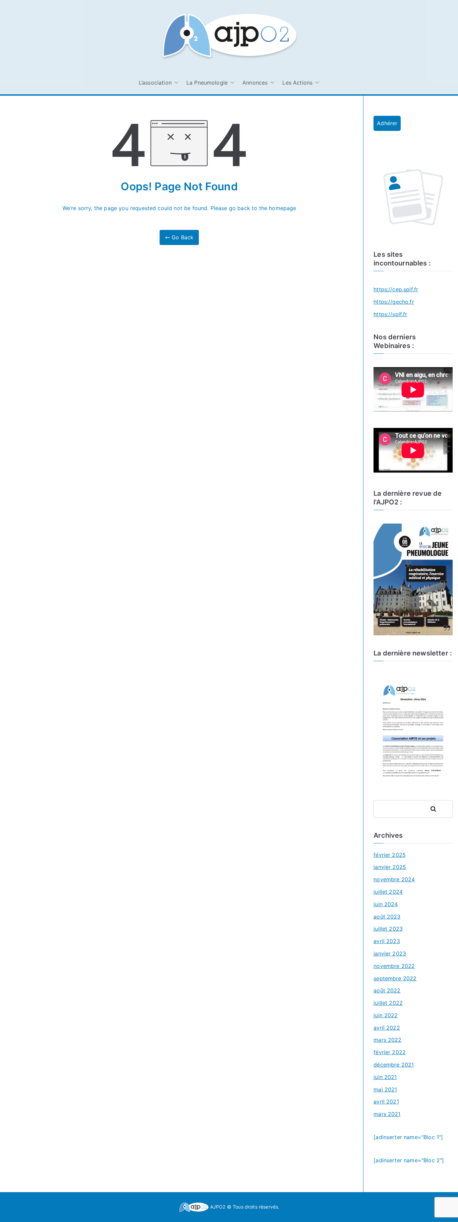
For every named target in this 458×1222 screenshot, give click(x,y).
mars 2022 (387, 1039)
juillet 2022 (388, 1002)
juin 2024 (386, 904)
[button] (175, 83)
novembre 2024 (394, 879)
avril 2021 (386, 1101)
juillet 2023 (388, 928)
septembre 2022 (395, 978)
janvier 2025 (390, 867)
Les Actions (297, 82)
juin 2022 (386, 1015)
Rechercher (439, 809)
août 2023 (387, 916)
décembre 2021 (394, 1064)
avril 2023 (387, 941)
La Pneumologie (207, 82)
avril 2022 (387, 1027)
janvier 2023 (390, 953)
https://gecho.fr (394, 301)
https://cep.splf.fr (396, 289)
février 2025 (390, 854)
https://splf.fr (390, 314)
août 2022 (387, 990)
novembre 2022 (394, 966)
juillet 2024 (388, 891)
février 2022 (390, 1052)
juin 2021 (385, 1077)
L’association (155, 82)
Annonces (255, 82)
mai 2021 (385, 1089)
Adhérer (387, 123)
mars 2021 (387, 1114)
